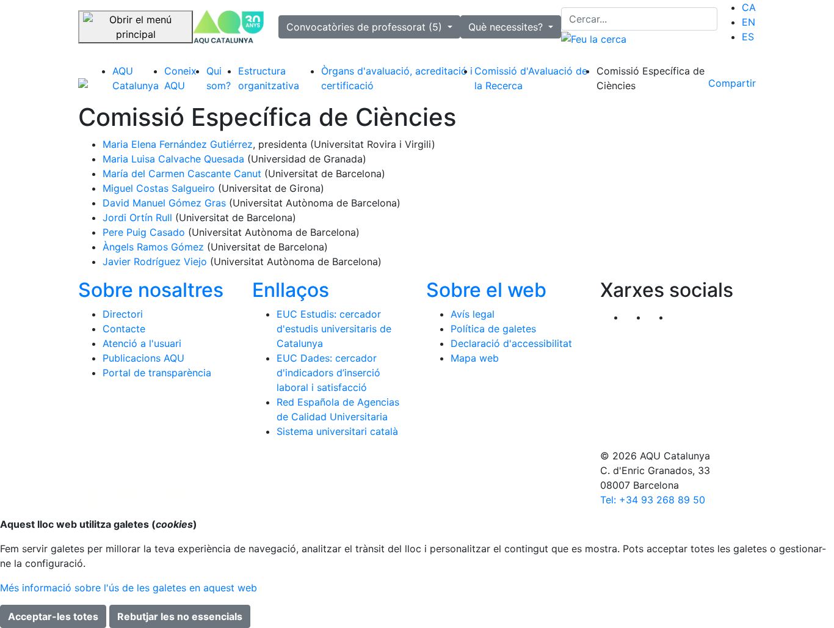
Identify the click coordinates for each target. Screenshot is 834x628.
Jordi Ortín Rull (137, 217)
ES (748, 37)
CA (749, 7)
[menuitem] (749, 7)
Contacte (124, 329)
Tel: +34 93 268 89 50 (652, 500)
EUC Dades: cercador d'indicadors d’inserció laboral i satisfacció (328, 372)
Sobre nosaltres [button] (150, 290)
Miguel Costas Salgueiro (159, 188)
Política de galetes (493, 329)
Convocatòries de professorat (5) (365, 27)
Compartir (732, 83)
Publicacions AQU (143, 358)
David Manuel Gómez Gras (164, 203)
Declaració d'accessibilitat (511, 343)
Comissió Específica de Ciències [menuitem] (650, 78)
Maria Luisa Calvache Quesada (173, 159)
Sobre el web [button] (486, 290)
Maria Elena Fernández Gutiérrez (178, 144)
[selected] (228, 27)
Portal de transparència (157, 373)
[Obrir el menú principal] (135, 26)
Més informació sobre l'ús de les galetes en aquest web (128, 588)
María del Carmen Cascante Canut (182, 173)
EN (748, 22)
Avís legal (473, 314)
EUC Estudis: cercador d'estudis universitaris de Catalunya (334, 328)
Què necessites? (507, 27)
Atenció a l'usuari (142, 343)
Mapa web (475, 358)
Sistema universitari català (337, 431)
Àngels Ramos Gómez (153, 247)
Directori (123, 314)
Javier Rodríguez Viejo (155, 261)
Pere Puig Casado (144, 232)
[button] (681, 317)
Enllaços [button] (290, 290)
